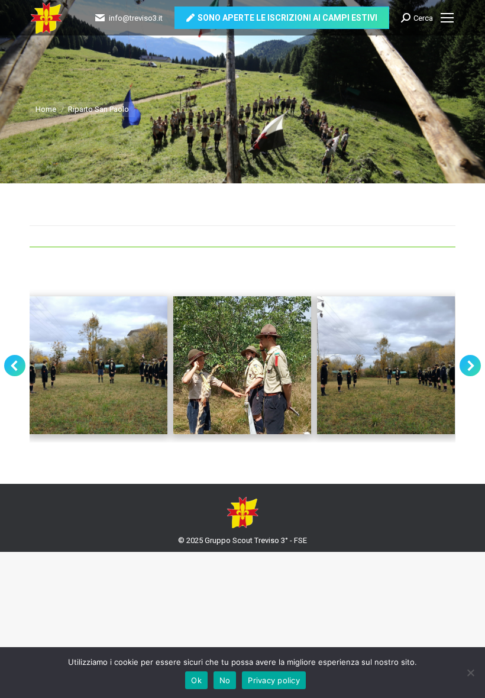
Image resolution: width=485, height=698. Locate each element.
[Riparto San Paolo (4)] (242, 365)
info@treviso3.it (136, 18)
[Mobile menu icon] (447, 17)
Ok (196, 680)
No (225, 680)
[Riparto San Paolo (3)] (98, 365)
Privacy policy (274, 680)
